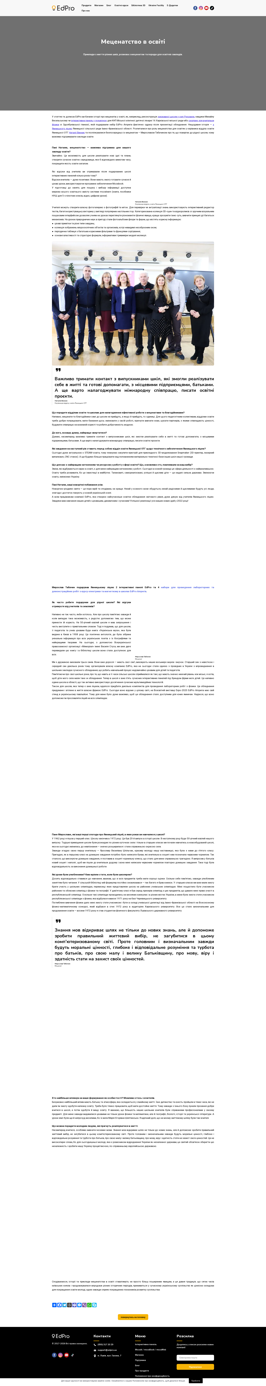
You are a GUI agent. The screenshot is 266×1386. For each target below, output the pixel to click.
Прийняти (195, 1381)
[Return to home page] (63, 8)
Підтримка (140, 1360)
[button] (195, 8)
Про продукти (142, 1370)
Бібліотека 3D (138, 5)
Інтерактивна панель (146, 1344)
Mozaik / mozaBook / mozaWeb (150, 1349)
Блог (109, 5)
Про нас (86, 10)
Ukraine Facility (156, 5)
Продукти (86, 5)
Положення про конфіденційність (152, 1376)
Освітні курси (121, 5)
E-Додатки (172, 5)
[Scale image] (105, 542)
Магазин (98, 5)
